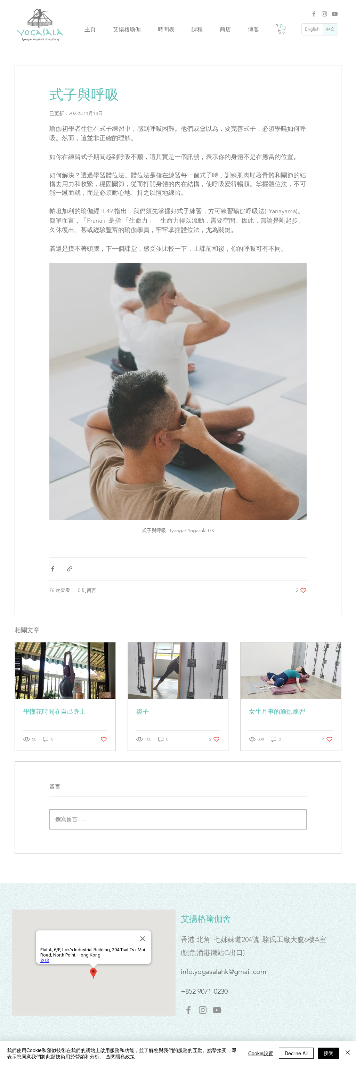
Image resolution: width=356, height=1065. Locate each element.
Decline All (296, 1053)
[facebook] (188, 1010)
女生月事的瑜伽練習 (277, 711)
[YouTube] (334, 13)
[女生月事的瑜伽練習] (291, 670)
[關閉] (347, 1053)
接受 (328, 1052)
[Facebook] (313, 13)
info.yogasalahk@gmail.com (223, 971)
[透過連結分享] (69, 569)
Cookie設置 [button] (260, 1053)
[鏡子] (178, 670)
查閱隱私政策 (120, 1056)
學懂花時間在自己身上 (54, 711)
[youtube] (217, 1010)
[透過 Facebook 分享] (52, 569)
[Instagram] (324, 13)
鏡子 (142, 711)
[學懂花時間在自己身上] (65, 670)
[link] (281, 29)
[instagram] (202, 1010)
